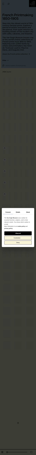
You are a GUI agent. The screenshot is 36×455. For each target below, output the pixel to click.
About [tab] (28, 212)
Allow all (18, 233)
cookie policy (21, 226)
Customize (17, 238)
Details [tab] (18, 212)
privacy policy (8, 228)
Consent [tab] (8, 212)
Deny (18, 242)
